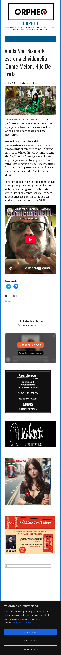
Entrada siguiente (28, 325)
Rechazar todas (30, 648)
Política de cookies (22, 622)
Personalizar (30, 640)
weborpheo (27, 119)
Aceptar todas (30, 631)
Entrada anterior (33, 321)
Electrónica (25, 82)
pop (35, 82)
